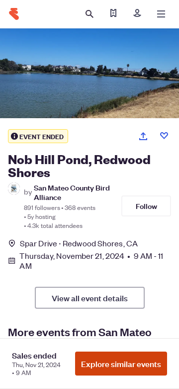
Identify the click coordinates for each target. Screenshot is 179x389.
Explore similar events (121, 363)
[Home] (14, 14)
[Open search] (89, 14)
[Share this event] (143, 136)
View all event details (90, 297)
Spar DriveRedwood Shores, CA (79, 243)
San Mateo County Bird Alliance (72, 192)
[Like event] (164, 136)
